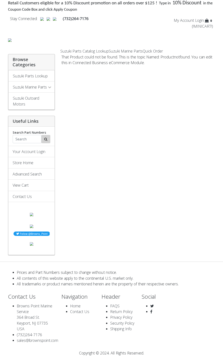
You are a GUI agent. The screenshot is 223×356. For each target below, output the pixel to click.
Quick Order (153, 51)
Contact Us (22, 196)
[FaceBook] (151, 311)
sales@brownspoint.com (37, 340)
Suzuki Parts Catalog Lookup (84, 51)
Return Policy (121, 311)
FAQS (115, 305)
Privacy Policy (121, 317)
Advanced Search (27, 174)
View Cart (21, 185)
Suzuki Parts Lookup (30, 75)
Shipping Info (121, 328)
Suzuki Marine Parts (126, 51)
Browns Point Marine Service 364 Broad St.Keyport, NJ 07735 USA (34, 317)
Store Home (23, 162)
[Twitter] (152, 305)
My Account (184, 20)
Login (199, 20)
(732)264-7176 (29, 334)
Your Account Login (29, 151)
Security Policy (122, 323)
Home (75, 305)
